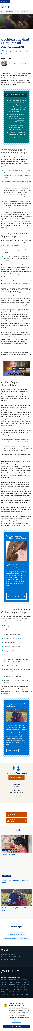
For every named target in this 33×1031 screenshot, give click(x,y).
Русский (10, 982)
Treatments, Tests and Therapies (20, 11)
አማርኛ (10, 980)
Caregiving (4, 962)
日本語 (16, 987)
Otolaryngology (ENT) (8, 51)
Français (23, 980)
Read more (11, 750)
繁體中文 (16, 980)
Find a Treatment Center (15, 820)
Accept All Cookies (16, 1026)
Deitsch (13, 994)
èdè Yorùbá (4, 987)
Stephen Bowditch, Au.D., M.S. (16, 63)
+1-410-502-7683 (16, 796)
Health (7, 7)
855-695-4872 (16, 790)
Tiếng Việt (4, 984)
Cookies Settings (16, 1022)
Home (2, 11)
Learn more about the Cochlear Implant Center (15, 596)
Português (18, 982)
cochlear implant (18, 73)
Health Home (8, 11)
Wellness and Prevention (8, 959)
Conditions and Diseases (8, 954)
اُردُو (24, 992)
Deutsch (19, 989)
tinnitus (18, 638)
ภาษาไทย (18, 992)
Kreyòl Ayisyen (5, 989)
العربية (13, 989)
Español (3, 980)
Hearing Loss (6, 53)
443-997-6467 (16, 784)
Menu (12, 1)
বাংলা (11, 987)
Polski (26, 989)
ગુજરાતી (11, 992)
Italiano (25, 982)
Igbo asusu (25, 984)
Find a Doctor (14, 815)
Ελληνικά (4, 992)
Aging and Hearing (23, 51)
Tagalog (3, 982)
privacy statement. (16, 1019)
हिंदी (8, 994)
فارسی (3, 994)
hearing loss (20, 120)
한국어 (22, 987)
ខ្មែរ (18, 994)
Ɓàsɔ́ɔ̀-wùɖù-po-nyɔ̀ (14, 984)
